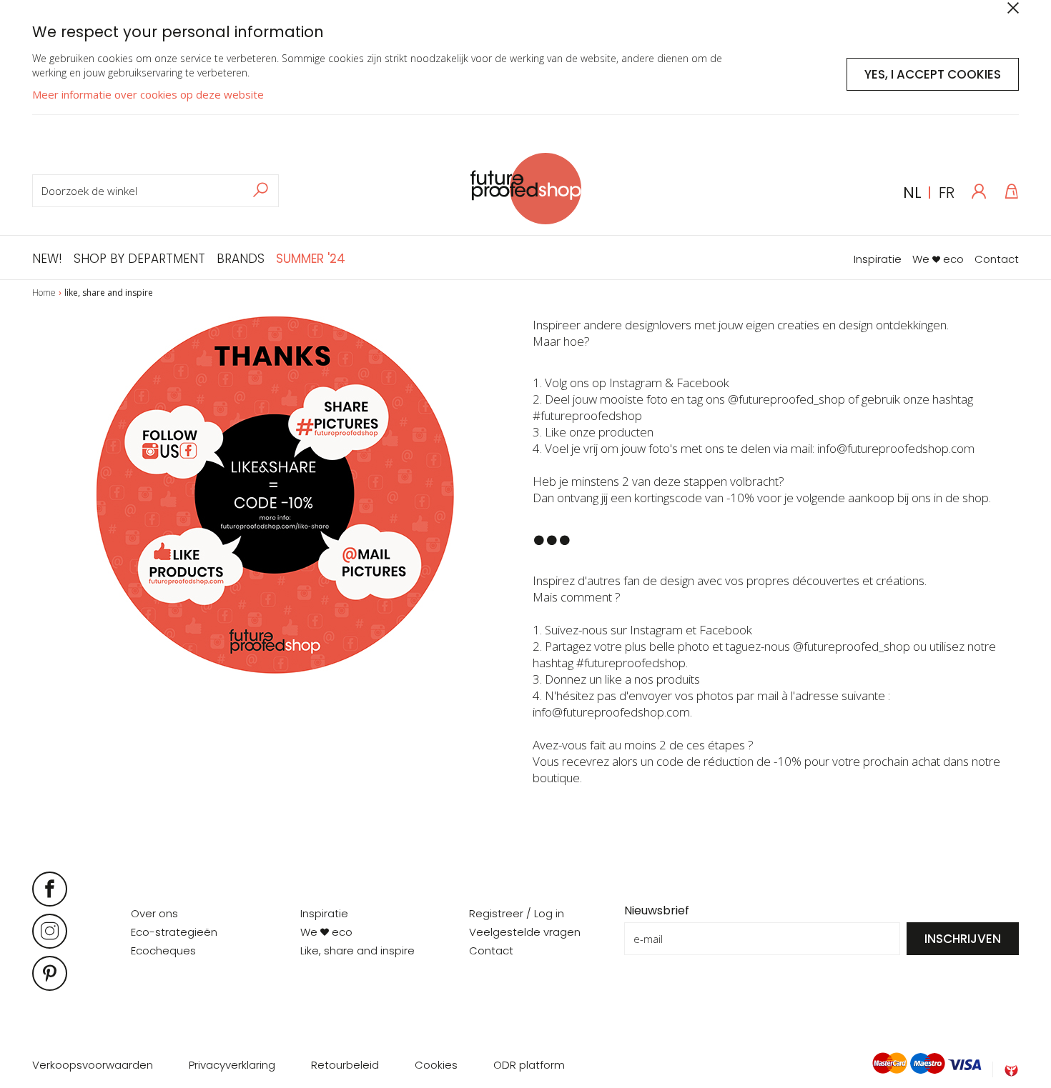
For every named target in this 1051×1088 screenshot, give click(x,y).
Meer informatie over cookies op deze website (148, 94)
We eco (938, 258)
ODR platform (529, 1064)
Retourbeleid (345, 1064)
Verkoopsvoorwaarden (92, 1064)
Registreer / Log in (516, 913)
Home (44, 292)
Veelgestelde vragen (525, 931)
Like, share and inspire (357, 950)
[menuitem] (50, 257)
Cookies (436, 1064)
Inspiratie (878, 258)
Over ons (154, 913)
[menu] (188, 257)
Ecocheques (163, 950)
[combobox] (155, 190)
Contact (996, 258)
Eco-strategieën (174, 931)
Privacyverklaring (232, 1064)
